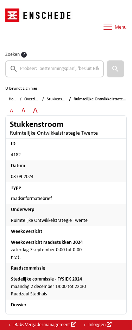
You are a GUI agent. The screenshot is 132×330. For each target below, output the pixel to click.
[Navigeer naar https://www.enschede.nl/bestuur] (40, 26)
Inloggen (97, 325)
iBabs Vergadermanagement (41, 325)
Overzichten (34, 99)
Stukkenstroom (60, 99)
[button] (115, 68)
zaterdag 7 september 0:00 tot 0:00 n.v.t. (47, 250)
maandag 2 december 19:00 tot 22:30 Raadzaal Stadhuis (48, 287)
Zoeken (12, 54)
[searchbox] (54, 68)
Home (14, 99)
